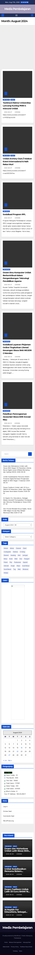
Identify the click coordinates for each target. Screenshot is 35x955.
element (6, 555)
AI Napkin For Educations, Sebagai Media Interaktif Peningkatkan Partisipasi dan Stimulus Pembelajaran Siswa (17, 500)
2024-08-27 (8, 112)
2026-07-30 (10, 915)
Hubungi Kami (27, 942)
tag (14, 569)
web (19, 569)
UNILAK (13, 99)
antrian (6, 548)
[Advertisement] (17, 43)
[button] (29, 15)
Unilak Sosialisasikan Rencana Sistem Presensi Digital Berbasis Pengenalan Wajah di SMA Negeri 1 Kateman (16, 479)
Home (6, 942)
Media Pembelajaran (17, 9)
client (24, 548)
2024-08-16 (8, 423)
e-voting (22, 552)
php (11, 562)
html (19, 555)
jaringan (25, 555)
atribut (12, 548)
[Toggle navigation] (16, 15)
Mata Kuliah (6, 946)
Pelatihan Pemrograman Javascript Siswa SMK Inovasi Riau (17, 417)
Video (20, 951)
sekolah (6, 566)
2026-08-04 (10, 874)
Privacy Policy (15, 946)
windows (25, 569)
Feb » (10, 760)
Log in (5, 806)
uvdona (17, 112)
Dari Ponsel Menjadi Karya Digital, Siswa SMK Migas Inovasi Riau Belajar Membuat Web (17, 511)
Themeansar (17, 938)
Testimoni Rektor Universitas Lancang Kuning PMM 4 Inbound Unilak (17, 106)
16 (21, 748)
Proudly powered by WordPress (12, 935)
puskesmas (17, 562)
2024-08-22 (8, 356)
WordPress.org (8, 821)
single (13, 566)
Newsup (28, 935)
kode (10, 559)
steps (18, 566)
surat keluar (25, 566)
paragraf (26, 559)
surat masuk (7, 569)
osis (20, 559)
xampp (6, 573)
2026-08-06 (10, 854)
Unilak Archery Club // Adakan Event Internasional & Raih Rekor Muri (17, 161)
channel (18, 548)
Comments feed (8, 816)
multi (16, 559)
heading (13, 555)
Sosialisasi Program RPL (14, 214)
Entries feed (7, 811)
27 (9, 755)
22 (17, 751)
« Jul (5, 760)
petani (6, 562)
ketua (5, 559)
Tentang (15, 951)
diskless (15, 552)
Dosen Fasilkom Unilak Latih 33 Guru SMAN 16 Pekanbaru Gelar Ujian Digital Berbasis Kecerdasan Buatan (17, 489)
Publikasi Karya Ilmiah (26, 946)
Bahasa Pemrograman (15, 942)
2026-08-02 (10, 894)
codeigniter (7, 552)
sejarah (25, 562)
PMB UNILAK (6, 99)
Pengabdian (6, 269)
